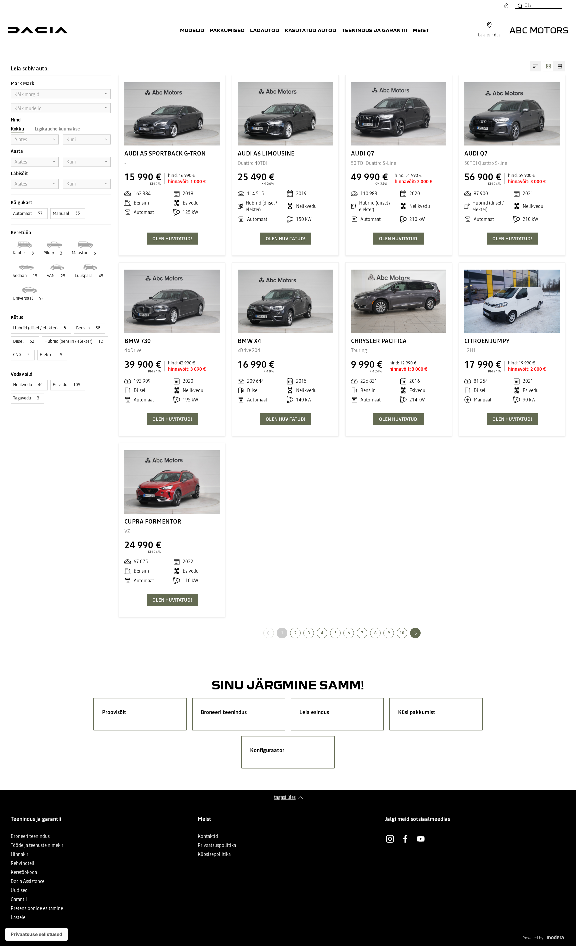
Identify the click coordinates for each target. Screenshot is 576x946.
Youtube (421, 839)
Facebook (405, 839)
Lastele (18, 918)
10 (402, 633)
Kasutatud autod (310, 30)
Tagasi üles (285, 797)
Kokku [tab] (17, 128)
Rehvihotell (22, 864)
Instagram (390, 839)
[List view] (559, 66)
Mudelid (192, 30)
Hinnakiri (20, 855)
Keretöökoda (24, 873)
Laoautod (264, 30)
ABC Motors (538, 30)
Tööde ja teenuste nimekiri (38, 846)
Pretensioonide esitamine (37, 909)
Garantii (19, 900)
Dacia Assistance (27, 882)
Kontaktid (208, 837)
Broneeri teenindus (30, 837)
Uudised (19, 891)
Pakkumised (227, 30)
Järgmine (420, 633)
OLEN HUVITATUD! (172, 238)
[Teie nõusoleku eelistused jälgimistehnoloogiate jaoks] (36, 934)
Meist (421, 30)
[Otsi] (519, 5)
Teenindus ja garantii (374, 30)
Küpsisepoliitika (214, 855)
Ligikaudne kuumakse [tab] (57, 128)
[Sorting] (535, 66)
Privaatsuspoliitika (217, 846)
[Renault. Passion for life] (38, 30)
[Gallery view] (548, 66)
